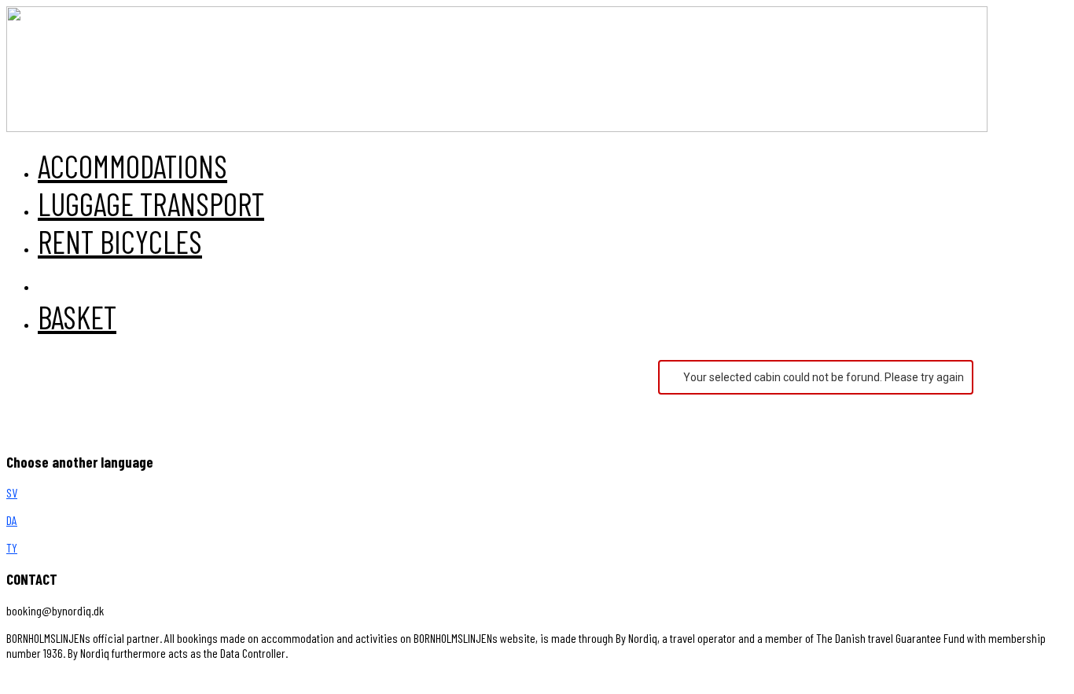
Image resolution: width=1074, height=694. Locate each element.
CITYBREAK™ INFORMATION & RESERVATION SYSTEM (332, 680)
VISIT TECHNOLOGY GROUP (73, 680)
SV (11, 492)
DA (11, 519)
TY (11, 547)
